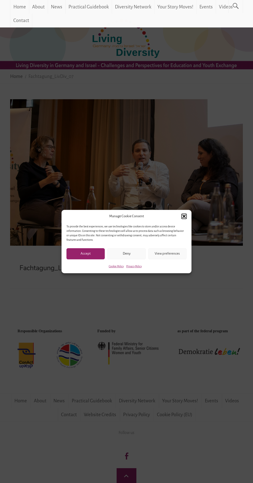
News (56, 6)
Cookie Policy (116, 266)
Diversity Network (133, 6)
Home (19, 6)
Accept (86, 253)
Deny (126, 253)
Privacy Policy (134, 266)
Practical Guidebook (88, 6)
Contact (21, 20)
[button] (184, 216)
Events (206, 6)
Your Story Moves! (175, 6)
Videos (226, 6)
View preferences (167, 253)
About (38, 6)
